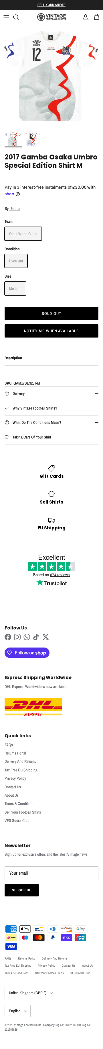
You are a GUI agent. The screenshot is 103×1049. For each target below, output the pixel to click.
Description (13, 357)
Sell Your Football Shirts (23, 812)
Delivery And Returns (20, 761)
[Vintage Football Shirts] (51, 17)
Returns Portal (15, 753)
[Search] (19, 17)
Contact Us (13, 786)
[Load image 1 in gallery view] (51, 75)
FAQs (9, 744)
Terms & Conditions (19, 803)
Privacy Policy (15, 778)
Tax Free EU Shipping (21, 770)
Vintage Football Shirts (27, 1025)
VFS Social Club (17, 820)
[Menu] (6, 17)
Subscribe (21, 890)
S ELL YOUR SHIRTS (51, 5)
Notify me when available (51, 331)
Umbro (14, 208)
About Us (12, 795)
